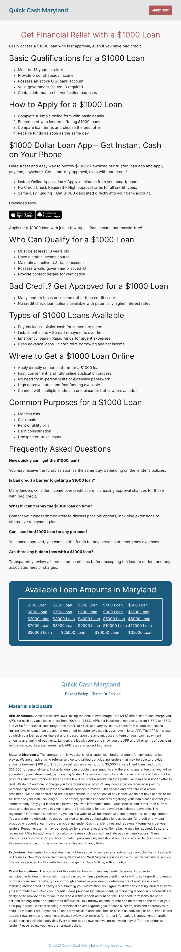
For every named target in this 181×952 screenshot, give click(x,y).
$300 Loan (88, 605)
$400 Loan (113, 605)
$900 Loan (113, 612)
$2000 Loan (38, 619)
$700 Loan (62, 612)
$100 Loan (37, 605)
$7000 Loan (38, 625)
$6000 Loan (139, 619)
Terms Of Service (106, 694)
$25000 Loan (73, 632)
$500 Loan (138, 605)
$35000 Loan (140, 632)
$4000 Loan (89, 619)
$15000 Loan (140, 625)
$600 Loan (37, 612)
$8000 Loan (64, 625)
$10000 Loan (115, 625)
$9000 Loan (89, 625)
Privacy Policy (76, 694)
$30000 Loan (107, 632)
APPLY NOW (160, 10)
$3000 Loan (64, 619)
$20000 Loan (40, 632)
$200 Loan (62, 605)
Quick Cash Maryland (38, 10)
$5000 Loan (114, 619)
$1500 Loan (138, 612)
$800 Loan (87, 612)
